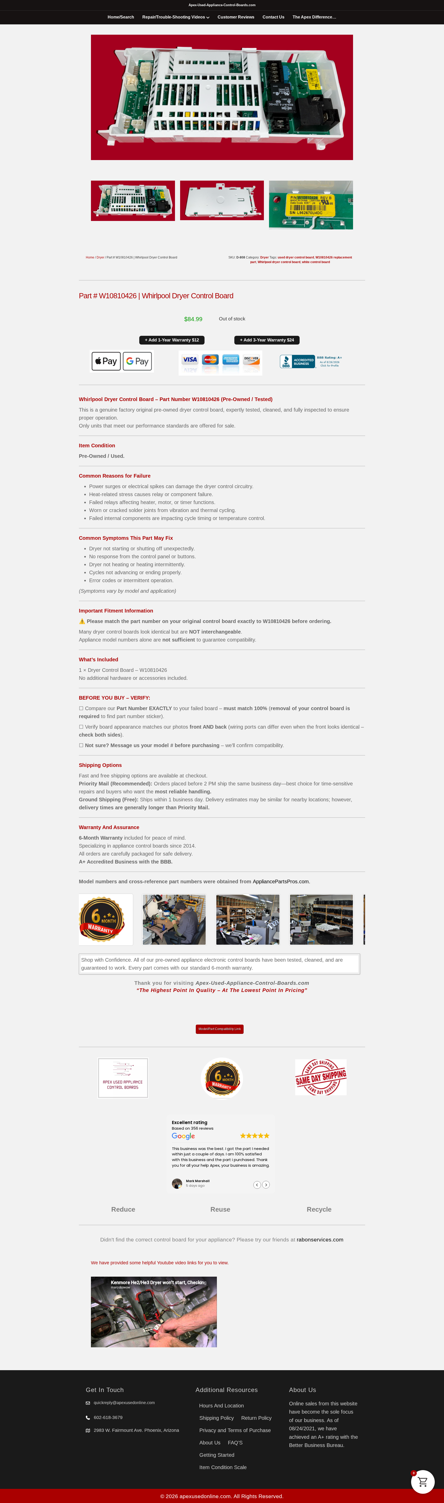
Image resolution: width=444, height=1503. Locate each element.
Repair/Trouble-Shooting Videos (173, 17)
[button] (266, 1185)
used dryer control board (296, 257)
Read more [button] (181, 1173)
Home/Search (121, 17)
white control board (316, 262)
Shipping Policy (216, 1418)
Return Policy (256, 1418)
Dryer (100, 257)
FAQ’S (235, 1442)
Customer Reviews (236, 17)
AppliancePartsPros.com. (281, 881)
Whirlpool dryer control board (279, 262)
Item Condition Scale (223, 1467)
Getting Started (216, 1455)
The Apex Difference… (314, 17)
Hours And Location (221, 1405)
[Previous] (89, 919)
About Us (209, 1442)
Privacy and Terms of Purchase (235, 1430)
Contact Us (273, 17)
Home (90, 257)
